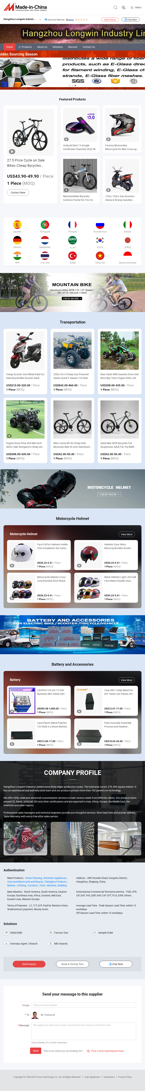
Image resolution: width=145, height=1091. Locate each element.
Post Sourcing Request (123, 7)
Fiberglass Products (55, 881)
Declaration (109, 1076)
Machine (51, 885)
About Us (42, 47)
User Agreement (92, 1076)
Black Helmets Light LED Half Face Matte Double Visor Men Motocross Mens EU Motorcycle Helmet (120, 579)
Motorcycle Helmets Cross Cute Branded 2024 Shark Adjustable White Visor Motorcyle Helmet (51, 579)
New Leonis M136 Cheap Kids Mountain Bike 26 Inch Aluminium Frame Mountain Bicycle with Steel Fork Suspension (72, 445)
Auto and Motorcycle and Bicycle (25, 881)
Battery (11, 885)
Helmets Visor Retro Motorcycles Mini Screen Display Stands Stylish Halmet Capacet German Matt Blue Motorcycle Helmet (120, 546)
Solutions (58, 47)
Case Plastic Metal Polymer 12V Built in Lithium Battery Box (52, 724)
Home (9, 47)
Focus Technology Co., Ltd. (49, 1076)
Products (27, 47)
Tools (42, 885)
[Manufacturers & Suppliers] (26, 7)
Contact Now (18, 192)
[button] (69, 85)
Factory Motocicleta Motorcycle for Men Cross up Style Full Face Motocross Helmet (121, 147)
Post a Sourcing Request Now (105, 1051)
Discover (72, 47)
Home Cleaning (33, 878)
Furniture (33, 885)
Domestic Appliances (55, 878)
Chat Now (132, 19)
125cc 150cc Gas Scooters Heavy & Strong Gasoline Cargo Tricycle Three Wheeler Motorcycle (121, 198)
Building (62, 885)
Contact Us (89, 47)
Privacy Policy (125, 1076)
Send (35, 1050)
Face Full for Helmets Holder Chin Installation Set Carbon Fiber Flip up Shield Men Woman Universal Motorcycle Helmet (53, 546)
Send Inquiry (110, 19)
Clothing (21, 885)
